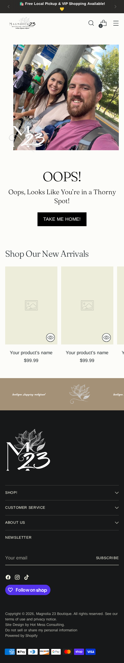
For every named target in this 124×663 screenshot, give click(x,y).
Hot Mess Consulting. (47, 625)
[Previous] (8, 6)
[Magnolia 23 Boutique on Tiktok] (27, 578)
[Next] (115, 6)
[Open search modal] (91, 23)
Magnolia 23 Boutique (54, 614)
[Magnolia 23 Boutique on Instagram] (17, 578)
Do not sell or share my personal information (41, 630)
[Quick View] (50, 337)
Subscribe (107, 558)
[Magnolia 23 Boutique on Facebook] (8, 578)
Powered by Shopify (21, 636)
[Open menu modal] (116, 23)
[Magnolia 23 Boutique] (22, 23)
